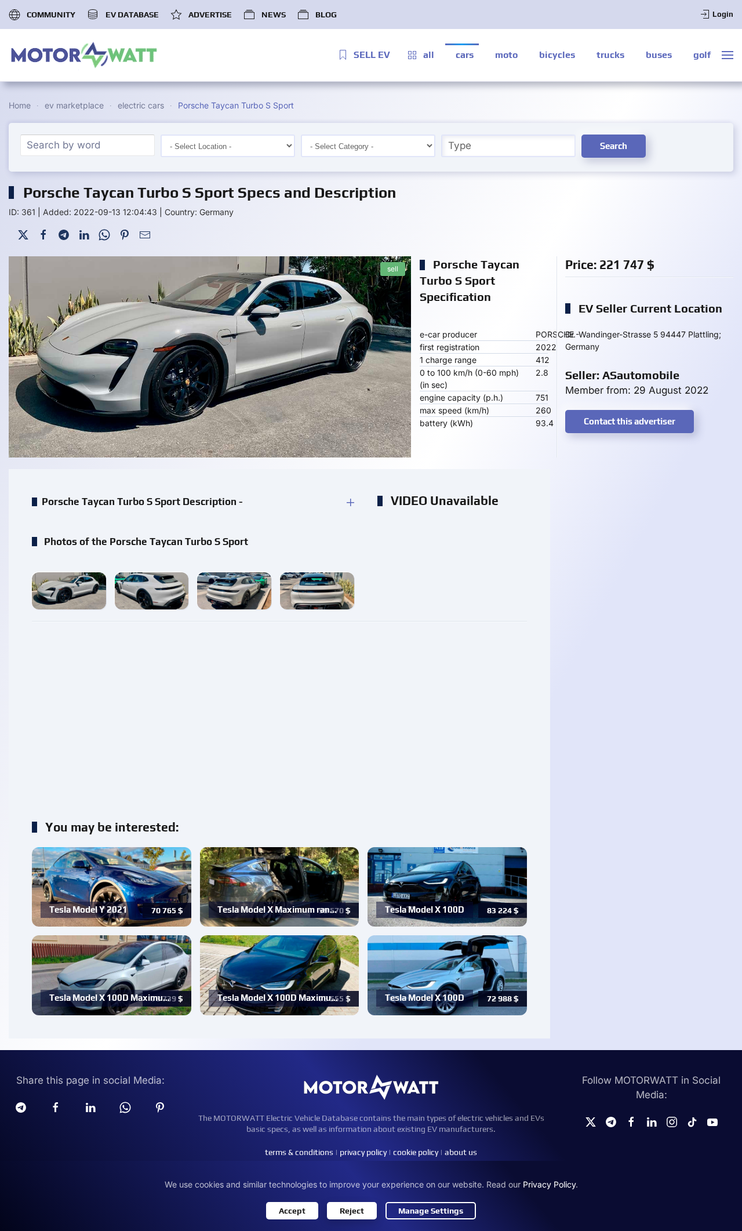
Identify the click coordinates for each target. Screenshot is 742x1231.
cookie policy (415, 1152)
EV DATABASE (132, 14)
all (428, 54)
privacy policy (363, 1152)
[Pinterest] (124, 234)
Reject (352, 1210)
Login (722, 14)
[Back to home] (84, 55)
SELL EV (372, 54)
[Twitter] (23, 234)
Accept (292, 1210)
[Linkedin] (90, 1106)
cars (465, 54)
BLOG (326, 14)
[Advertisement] (279, 714)
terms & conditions (299, 1152)
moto (506, 54)
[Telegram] (64, 234)
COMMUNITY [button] (51, 14)
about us (461, 1152)
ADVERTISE (210, 14)
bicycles (557, 54)
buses (659, 54)
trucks (610, 54)
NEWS (273, 14)
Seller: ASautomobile (622, 375)
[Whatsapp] (125, 1106)
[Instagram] (672, 1121)
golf (702, 54)
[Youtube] (712, 1121)
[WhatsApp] (104, 234)
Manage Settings (430, 1210)
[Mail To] (145, 234)
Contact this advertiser (629, 421)
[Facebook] (43, 234)
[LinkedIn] (84, 234)
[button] (727, 55)
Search (613, 146)
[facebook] (55, 1106)
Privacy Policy (549, 1184)
